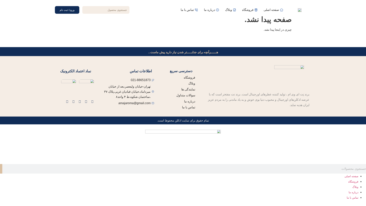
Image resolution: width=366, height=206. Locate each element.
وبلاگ (355, 186)
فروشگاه (353, 181)
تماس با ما (352, 197)
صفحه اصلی (351, 176)
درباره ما (353, 192)
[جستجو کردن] (86, 10)
